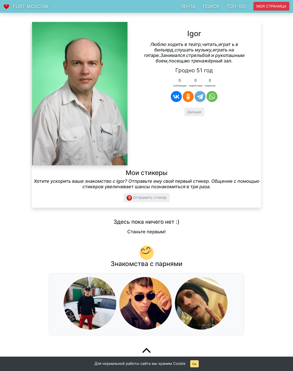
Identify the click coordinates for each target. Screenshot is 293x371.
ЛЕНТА (187, 6)
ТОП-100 (236, 6)
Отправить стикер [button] (149, 197)
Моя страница (271, 6)
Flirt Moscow (30, 6)
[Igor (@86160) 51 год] (80, 93)
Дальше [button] (194, 112)
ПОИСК (211, 6)
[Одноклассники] (188, 96)
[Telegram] (200, 96)
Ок (194, 364)
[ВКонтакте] (176, 96)
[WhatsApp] (211, 96)
